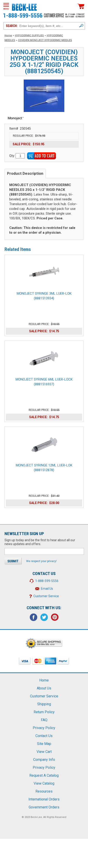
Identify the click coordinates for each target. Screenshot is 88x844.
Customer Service (46, 596)
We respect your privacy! (41, 561)
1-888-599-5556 (46, 581)
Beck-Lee (36, 817)
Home (8, 35)
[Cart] (81, 6)
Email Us (47, 588)
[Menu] (6, 6)
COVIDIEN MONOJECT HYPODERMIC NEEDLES (45, 40)
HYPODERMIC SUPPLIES (29, 35)
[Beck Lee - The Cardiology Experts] (24, 6)
